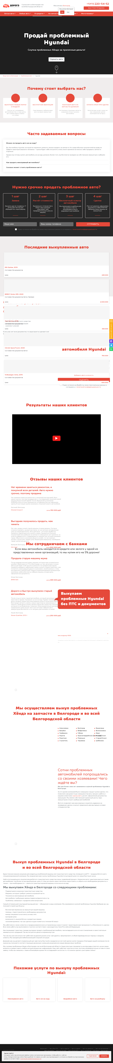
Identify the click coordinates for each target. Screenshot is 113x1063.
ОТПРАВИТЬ (93, 224)
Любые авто (24, 13)
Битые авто (9, 13)
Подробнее (93, 1056)
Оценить (84, 380)
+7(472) (98, 4)
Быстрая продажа (96, 8)
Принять (104, 1056)
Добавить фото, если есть (83, 375)
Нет (68, 12)
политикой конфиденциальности (85, 229)
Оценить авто (56, 59)
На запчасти (53, 13)
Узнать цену (93, 839)
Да (62, 12)
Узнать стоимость (93, 685)
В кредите (39, 13)
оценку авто (77, 796)
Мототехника (87, 13)
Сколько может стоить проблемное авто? (24, 167)
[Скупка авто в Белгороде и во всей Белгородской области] (11, 6)
